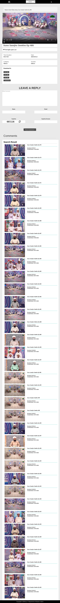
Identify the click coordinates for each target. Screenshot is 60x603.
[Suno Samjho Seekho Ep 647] (15, 441)
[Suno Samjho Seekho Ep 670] (15, 201)
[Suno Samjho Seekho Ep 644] (15, 491)
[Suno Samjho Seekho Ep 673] (15, 163)
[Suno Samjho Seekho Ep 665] (15, 264)
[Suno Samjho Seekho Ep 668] (15, 226)
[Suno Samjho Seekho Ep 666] (15, 251)
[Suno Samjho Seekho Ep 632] (15, 504)
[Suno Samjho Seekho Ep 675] (15, 150)
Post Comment (29, 129)
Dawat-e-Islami (8, 9)
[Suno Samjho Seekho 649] (15, 403)
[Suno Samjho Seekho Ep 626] (15, 567)
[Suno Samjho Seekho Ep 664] (15, 276)
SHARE (7, 80)
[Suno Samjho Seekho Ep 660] (15, 340)
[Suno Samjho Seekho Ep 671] (15, 188)
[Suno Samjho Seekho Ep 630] (15, 529)
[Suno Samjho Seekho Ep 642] (15, 479)
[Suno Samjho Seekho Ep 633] (15, 517)
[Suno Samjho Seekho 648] (15, 416)
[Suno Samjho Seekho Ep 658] (15, 352)
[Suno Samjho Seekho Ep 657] (15, 365)
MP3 (6, 74)
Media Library (15, 9)
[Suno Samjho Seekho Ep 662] (15, 302)
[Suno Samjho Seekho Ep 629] (15, 542)
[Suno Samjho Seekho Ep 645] (15, 428)
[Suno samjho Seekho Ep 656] (15, 378)
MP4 (6, 72)
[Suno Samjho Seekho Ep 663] (15, 289)
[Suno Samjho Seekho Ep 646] (15, 453)
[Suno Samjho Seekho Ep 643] (15, 466)
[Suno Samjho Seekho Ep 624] (15, 592)
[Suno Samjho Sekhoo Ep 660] (15, 327)
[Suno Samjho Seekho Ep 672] (15, 175)
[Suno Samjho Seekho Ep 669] (15, 213)
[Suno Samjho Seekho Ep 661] (15, 314)
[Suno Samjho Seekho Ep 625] (15, 580)
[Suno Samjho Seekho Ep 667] (15, 239)
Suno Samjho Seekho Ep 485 (24, 9)
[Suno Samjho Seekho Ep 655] (15, 390)
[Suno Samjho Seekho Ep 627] (15, 555)
